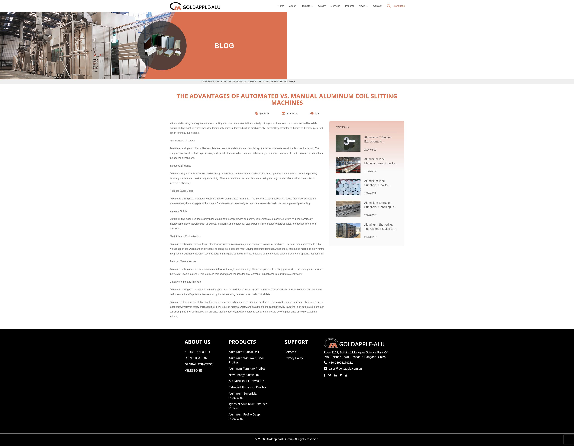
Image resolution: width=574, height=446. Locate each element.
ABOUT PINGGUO (197, 352)
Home (281, 6)
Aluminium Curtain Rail (244, 352)
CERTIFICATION (196, 358)
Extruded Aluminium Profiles (247, 387)
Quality (322, 6)
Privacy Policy (294, 358)
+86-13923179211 (341, 362)
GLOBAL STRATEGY (199, 364)
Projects (349, 6)
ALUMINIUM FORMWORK (246, 381)
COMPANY (342, 127)
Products (307, 6)
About (292, 6)
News (363, 6)
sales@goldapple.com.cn (345, 368)
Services (335, 6)
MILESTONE (193, 370)
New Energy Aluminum (244, 374)
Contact (377, 6)
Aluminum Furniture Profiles (247, 368)
